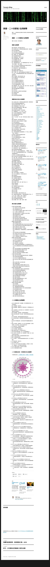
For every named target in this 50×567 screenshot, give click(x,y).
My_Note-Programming (40, 115)
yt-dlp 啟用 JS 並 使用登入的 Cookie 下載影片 (42, 165)
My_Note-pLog (39, 114)
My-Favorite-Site (39, 117)
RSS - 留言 (38, 205)
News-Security (39, 123)
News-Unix (38, 125)
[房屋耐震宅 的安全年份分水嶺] (15, 487)
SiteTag (46, 70)
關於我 (45, 7)
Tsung (40, 149)
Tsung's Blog (7, 7)
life (3, 39)
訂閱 (45, 210)
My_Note (38, 112)
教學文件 (38, 133)
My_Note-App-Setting (40, 113)
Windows (38, 130)
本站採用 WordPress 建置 (12, 556)
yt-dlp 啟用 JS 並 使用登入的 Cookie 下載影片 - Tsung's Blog (42, 183)
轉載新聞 (38, 138)
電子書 (38, 139)
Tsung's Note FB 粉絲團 (41, 195)
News (37, 119)
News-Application (39, 120)
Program (38, 128)
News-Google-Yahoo (40, 121)
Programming (39, 129)
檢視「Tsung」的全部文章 (19, 499)
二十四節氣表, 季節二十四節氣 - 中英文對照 (25, 354)
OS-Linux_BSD (39, 127)
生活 (37, 136)
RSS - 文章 (38, 204)
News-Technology (39, 124)
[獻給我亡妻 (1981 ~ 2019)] (30, 484)
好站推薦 (38, 132)
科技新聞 (38, 137)
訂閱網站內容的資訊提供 (40, 236)
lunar (6, 39)
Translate (42, 60)
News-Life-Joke (39, 122)
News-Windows (39, 126)
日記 (37, 135)
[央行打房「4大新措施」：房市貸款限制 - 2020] (23, 488)
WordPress (38, 131)
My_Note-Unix (39, 116)
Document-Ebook (6, 37)
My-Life (38, 118)
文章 (37, 134)
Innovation (38, 111)
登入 (37, 235)
